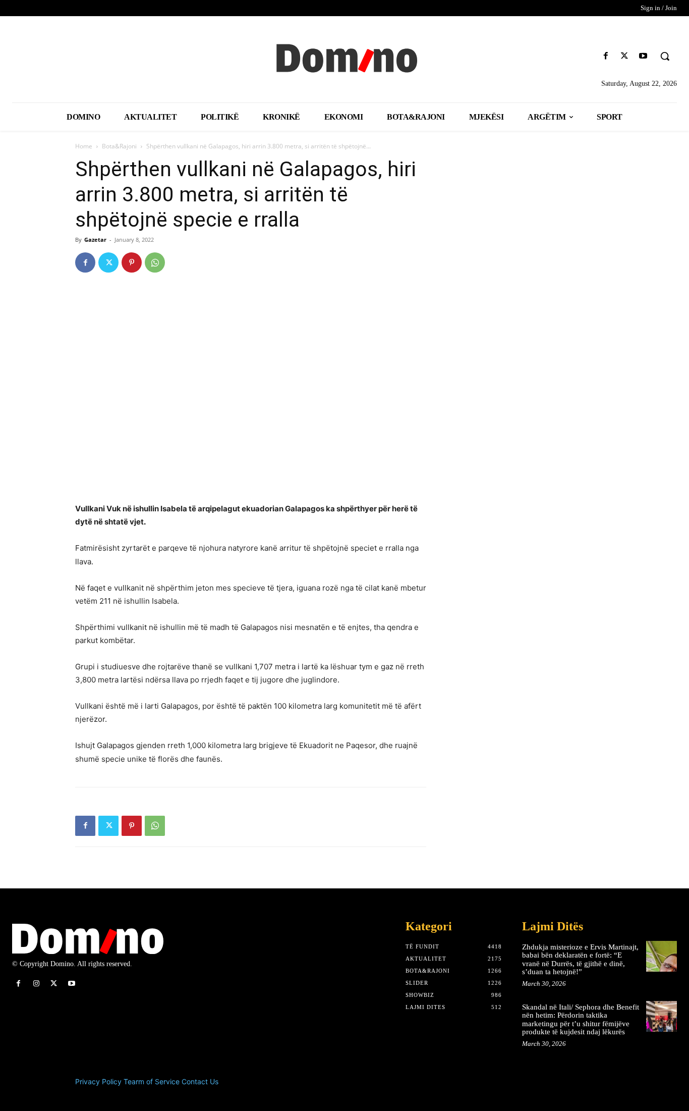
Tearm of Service (152, 1081)
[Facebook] (605, 56)
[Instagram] (36, 983)
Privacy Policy (98, 1081)
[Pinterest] (132, 262)
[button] (665, 56)
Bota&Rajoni (119, 146)
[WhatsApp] (155, 262)
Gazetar (95, 239)
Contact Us (200, 1081)
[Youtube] (643, 56)
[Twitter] (624, 56)
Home (83, 146)
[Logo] (344, 57)
